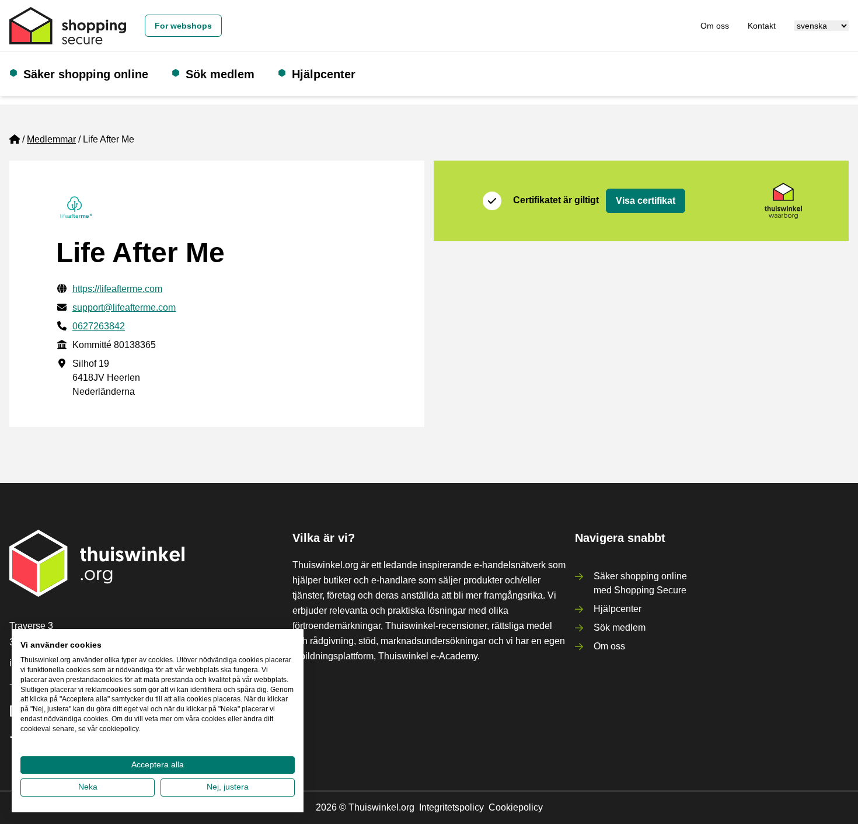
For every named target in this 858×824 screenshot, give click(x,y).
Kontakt (762, 25)
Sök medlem (220, 74)
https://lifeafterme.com (117, 289)
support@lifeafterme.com (124, 307)
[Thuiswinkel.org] (67, 25)
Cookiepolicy (516, 807)
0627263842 (98, 326)
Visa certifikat (645, 201)
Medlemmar (51, 139)
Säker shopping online (85, 74)
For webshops (183, 25)
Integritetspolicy (451, 807)
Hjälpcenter (323, 74)
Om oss (714, 25)
